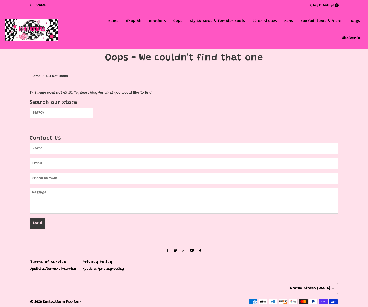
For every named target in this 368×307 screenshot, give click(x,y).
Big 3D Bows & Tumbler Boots (217, 21)
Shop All (134, 21)
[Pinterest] (183, 250)
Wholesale (351, 38)
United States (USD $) (311, 288)
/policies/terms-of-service (53, 269)
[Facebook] (167, 250)
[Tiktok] (200, 250)
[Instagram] (175, 250)
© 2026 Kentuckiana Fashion (54, 302)
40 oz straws (265, 21)
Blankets (157, 21)
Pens (288, 21)
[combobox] (105, 5)
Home (113, 21)
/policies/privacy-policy (103, 269)
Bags (355, 21)
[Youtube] (192, 250)
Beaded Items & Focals (322, 21)
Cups (177, 21)
